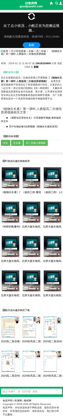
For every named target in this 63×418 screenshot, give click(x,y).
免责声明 (7, 400)
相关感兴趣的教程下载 (17, 310)
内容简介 (11, 72)
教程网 (27, 400)
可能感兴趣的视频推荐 (17, 161)
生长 (5, 142)
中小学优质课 (18, 51)
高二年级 (41, 51)
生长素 (17, 142)
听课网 (18, 400)
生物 (31, 51)
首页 (5, 51)
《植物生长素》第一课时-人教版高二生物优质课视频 (31, 52)
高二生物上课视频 (36, 142)
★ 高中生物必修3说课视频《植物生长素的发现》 (32, 126)
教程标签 (11, 136)
